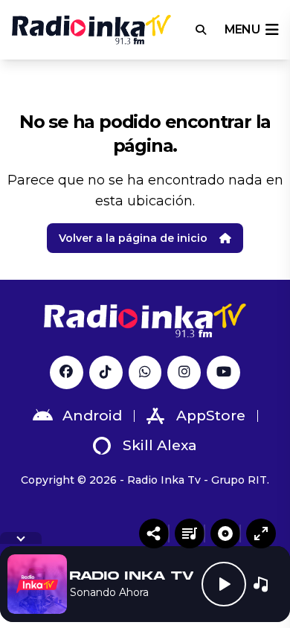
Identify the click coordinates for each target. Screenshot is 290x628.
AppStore (210, 415)
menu (242, 29)
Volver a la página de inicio (133, 238)
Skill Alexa (160, 445)
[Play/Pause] (224, 584)
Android (92, 415)
